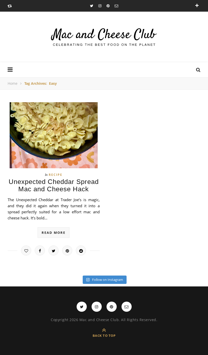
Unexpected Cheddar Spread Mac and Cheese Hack (54, 185)
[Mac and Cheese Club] (104, 37)
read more (53, 232)
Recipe (55, 175)
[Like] (26, 250)
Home (13, 83)
